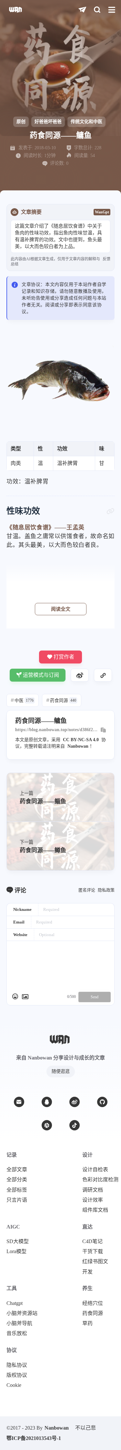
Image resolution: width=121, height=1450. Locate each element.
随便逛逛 (61, 1071)
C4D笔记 (92, 1241)
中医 (22, 700)
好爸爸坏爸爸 (48, 121)
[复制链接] (103, 675)
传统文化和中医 (86, 121)
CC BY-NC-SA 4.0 (81, 739)
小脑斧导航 (19, 1323)
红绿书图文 (95, 1261)
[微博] (74, 1102)
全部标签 (16, 1190)
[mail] (19, 1102)
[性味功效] (110, 511)
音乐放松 (16, 1333)
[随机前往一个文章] (82, 10)
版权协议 (16, 1375)
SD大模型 (17, 1241)
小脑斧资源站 (21, 1313)
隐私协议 (16, 1365)
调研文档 (92, 1190)
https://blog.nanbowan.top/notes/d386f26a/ (56, 729)
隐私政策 (106, 890)
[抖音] (74, 1125)
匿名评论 (86, 890)
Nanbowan (77, 746)
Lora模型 (16, 1251)
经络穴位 (92, 1303)
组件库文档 (95, 1210)
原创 (20, 121)
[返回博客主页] (16, 10)
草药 (87, 1323)
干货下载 (92, 1251)
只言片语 (16, 1200)
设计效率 (92, 1200)
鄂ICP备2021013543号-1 (33, 1438)
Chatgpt (14, 1303)
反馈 (106, 259)
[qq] (47, 1102)
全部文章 (16, 1169)
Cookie (13, 1385)
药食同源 (61, 700)
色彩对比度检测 (100, 1179)
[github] (102, 1102)
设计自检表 (95, 1169)
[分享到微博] (80, 675)
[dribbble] (47, 1125)
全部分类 (16, 1179)
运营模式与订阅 (41, 675)
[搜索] (97, 10)
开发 (87, 1271)
